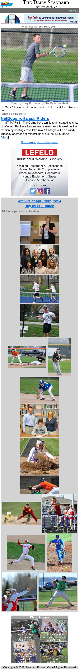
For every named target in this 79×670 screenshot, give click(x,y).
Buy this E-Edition (39, 206)
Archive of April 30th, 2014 (39, 201)
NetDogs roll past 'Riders (25, 118)
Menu (73, 10)
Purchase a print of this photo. (39, 142)
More (5, 137)
